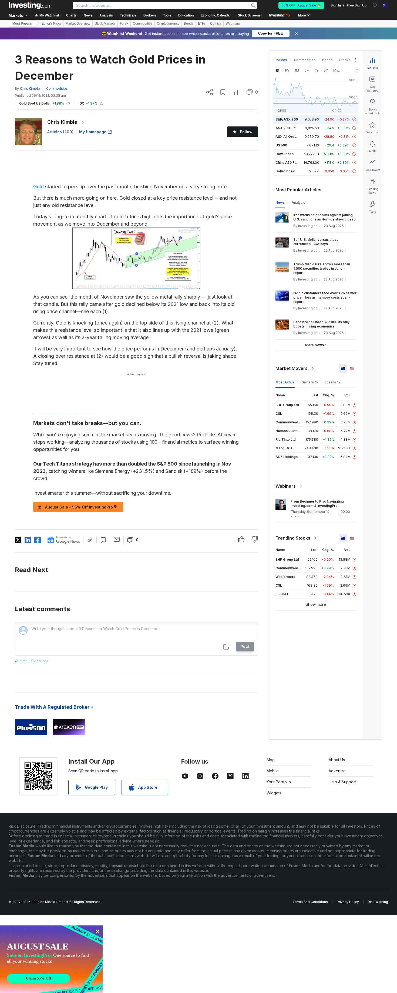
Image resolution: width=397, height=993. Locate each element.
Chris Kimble (62, 122)
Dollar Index (285, 171)
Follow (246, 131)
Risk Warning (378, 902)
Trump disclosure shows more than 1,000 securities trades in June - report (321, 268)
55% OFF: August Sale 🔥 (301, 5)
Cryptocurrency (168, 23)
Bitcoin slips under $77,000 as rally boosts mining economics (321, 324)
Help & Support (342, 782)
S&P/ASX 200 (286, 119)
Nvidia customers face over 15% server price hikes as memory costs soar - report (324, 297)
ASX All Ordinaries (290, 137)
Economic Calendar (216, 15)
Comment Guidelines (31, 661)
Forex (124, 23)
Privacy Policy (348, 902)
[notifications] (375, 5)
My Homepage (92, 131)
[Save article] (223, 92)
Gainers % (309, 382)
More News (314, 345)
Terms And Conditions (310, 902)
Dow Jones (284, 154)
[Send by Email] (116, 539)
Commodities (142, 23)
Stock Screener (250, 15)
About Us (337, 759)
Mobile (273, 770)
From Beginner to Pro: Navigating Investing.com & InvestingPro (317, 503)
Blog (271, 759)
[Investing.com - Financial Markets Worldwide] (30, 5)
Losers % (332, 382)
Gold (38, 186)
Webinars (233, 23)
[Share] (209, 92)
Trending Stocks (292, 538)
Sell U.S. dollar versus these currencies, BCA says (316, 242)
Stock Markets (105, 23)
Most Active (285, 382)
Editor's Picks (51, 23)
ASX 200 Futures (289, 128)
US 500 (281, 145)
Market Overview (78, 23)
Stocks (344, 60)
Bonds (188, 23)
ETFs (202, 23)
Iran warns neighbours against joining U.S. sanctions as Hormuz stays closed (324, 217)
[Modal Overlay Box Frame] (51, 959)
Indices (281, 60)
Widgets (274, 793)
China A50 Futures (290, 163)
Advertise (337, 770)
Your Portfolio (279, 782)
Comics (215, 23)
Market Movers (291, 368)
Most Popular (22, 23)
